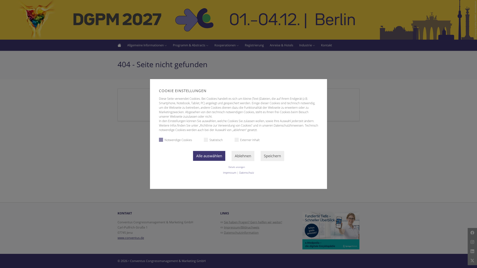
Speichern (272, 155)
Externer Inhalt (250, 140)
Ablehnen (243, 155)
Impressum (229, 172)
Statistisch (216, 140)
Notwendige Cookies (178, 140)
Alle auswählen (209, 155)
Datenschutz (246, 172)
